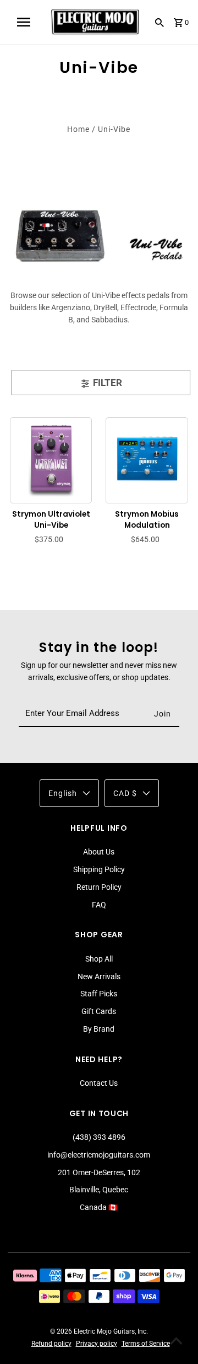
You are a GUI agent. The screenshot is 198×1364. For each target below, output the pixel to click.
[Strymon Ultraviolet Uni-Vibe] (51, 458)
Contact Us (99, 1083)
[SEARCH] (159, 22)
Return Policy (99, 887)
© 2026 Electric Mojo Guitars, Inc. (99, 1331)
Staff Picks (98, 993)
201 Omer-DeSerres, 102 (99, 1172)
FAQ (99, 904)
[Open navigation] (23, 22)
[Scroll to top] (176, 1342)
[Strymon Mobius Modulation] (147, 458)
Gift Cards (98, 1011)
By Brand (98, 1029)
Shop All (99, 958)
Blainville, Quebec (98, 1189)
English (62, 793)
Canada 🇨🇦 (99, 1207)
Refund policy (51, 1343)
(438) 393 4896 (99, 1137)
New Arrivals (99, 976)
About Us (98, 851)
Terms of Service (146, 1343)
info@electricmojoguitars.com (98, 1154)
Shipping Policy (99, 869)
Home (78, 129)
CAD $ (125, 793)
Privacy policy (96, 1343)
